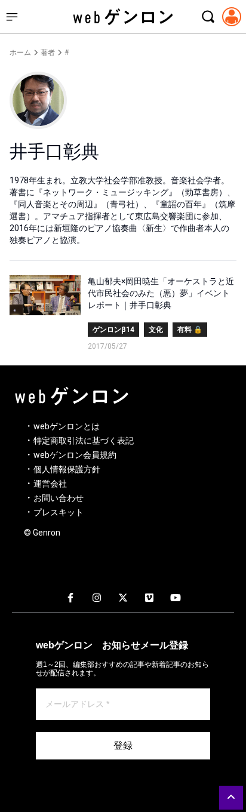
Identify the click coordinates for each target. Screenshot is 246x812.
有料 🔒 (189, 329)
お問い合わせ (58, 498)
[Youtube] (175, 598)
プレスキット (58, 512)
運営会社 (50, 483)
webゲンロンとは (66, 426)
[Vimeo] (149, 598)
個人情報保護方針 (66, 469)
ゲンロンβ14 (113, 329)
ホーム (20, 52)
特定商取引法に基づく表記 (83, 440)
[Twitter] (123, 598)
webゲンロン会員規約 (74, 455)
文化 (156, 329)
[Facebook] (70, 598)
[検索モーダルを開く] (207, 16)
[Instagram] (97, 598)
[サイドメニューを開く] (12, 17)
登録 (123, 745)
